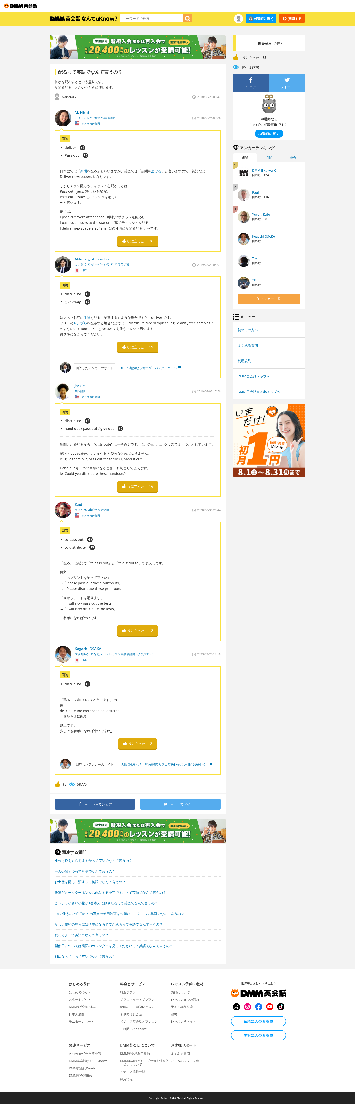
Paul (255, 192)
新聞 (83, 171)
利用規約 (244, 360)
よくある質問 (248, 345)
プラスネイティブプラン (137, 999)
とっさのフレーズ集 (185, 1061)
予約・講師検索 (182, 1007)
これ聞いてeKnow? (133, 1029)
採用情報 (126, 1079)
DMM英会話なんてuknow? (88, 1061)
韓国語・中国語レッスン (137, 1007)
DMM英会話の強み (82, 1007)
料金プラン (128, 992)
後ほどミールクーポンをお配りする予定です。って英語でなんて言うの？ (110, 892)
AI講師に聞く (264, 18)
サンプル (80, 323)
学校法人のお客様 (258, 1035)
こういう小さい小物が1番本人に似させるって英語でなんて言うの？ (106, 903)
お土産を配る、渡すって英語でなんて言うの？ (90, 882)
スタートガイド (80, 999)
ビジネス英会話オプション (139, 1021)
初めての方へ (248, 330)
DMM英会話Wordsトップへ (259, 391)
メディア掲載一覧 (132, 1071)
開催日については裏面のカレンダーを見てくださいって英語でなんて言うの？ (114, 945)
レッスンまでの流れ (185, 999)
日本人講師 (77, 1014)
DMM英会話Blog (80, 1075)
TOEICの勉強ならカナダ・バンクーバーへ (147, 368)
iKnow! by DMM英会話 (85, 1053)
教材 (174, 1014)
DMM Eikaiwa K (264, 170)
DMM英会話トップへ (254, 376)
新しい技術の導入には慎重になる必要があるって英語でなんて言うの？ (109, 924)
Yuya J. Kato (261, 214)
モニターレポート (81, 1021)
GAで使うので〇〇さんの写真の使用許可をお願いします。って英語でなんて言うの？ (119, 913)
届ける (156, 171)
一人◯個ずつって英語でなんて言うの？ (85, 871)
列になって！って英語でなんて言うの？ (85, 956)
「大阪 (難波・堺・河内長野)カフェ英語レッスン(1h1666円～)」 (163, 764)
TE (254, 280)
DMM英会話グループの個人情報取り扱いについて (144, 1062)
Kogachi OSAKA (263, 236)
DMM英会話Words (82, 1068)
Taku (255, 258)
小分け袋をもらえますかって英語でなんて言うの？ (93, 860)
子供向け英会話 (131, 1014)
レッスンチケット (183, 1021)
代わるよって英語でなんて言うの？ (82, 935)
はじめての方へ (80, 992)
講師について (180, 992)
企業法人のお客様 (258, 1021)
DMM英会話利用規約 (135, 1053)
